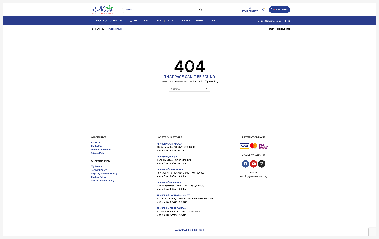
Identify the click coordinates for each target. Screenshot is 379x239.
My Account (97, 166)
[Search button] (200, 9)
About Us (96, 142)
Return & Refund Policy (102, 180)
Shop (146, 21)
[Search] (207, 89)
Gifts (170, 21)
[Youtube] (253, 164)
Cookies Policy (98, 177)
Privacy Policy (98, 153)
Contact (200, 21)
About (158, 21)
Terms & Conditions (101, 149)
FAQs (213, 21)
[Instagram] (289, 21)
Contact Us (96, 146)
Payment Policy (99, 170)
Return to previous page (279, 29)
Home (135, 21)
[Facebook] (286, 21)
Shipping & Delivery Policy (104, 173)
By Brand (185, 21)
